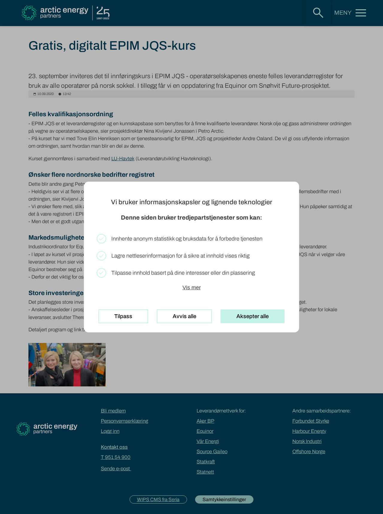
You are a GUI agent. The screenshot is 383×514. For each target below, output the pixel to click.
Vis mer (192, 287)
